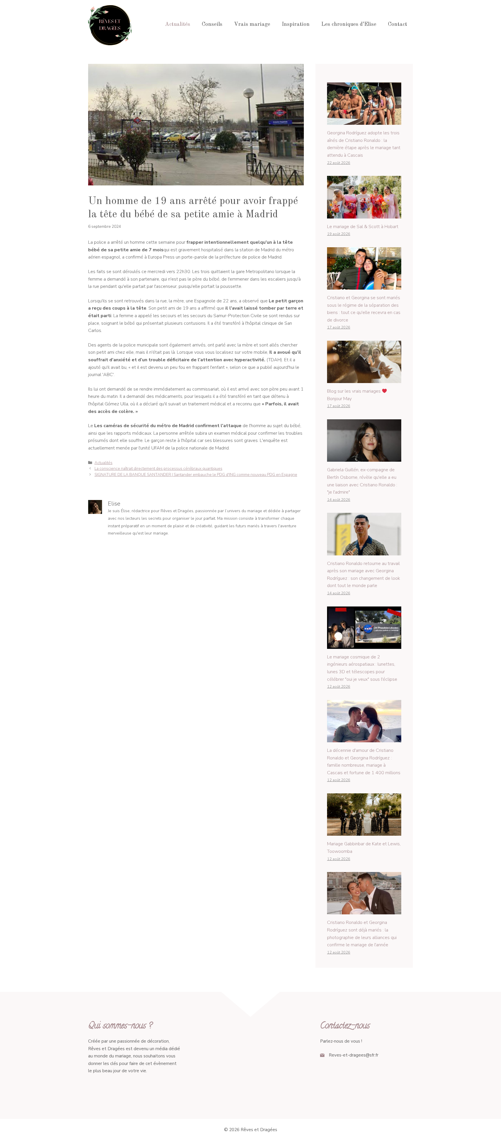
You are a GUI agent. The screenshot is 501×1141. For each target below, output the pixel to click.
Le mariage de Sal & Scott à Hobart (362, 226)
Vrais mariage (252, 24)
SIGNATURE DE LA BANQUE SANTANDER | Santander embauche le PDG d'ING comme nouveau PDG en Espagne (196, 474)
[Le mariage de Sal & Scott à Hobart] (364, 214)
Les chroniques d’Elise (348, 24)
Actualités (177, 24)
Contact (397, 24)
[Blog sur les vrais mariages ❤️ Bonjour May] (364, 379)
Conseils (212, 24)
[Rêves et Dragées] (110, 24)
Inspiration (296, 24)
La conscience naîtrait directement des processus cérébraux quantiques (158, 468)
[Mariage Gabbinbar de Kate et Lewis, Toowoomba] (364, 832)
